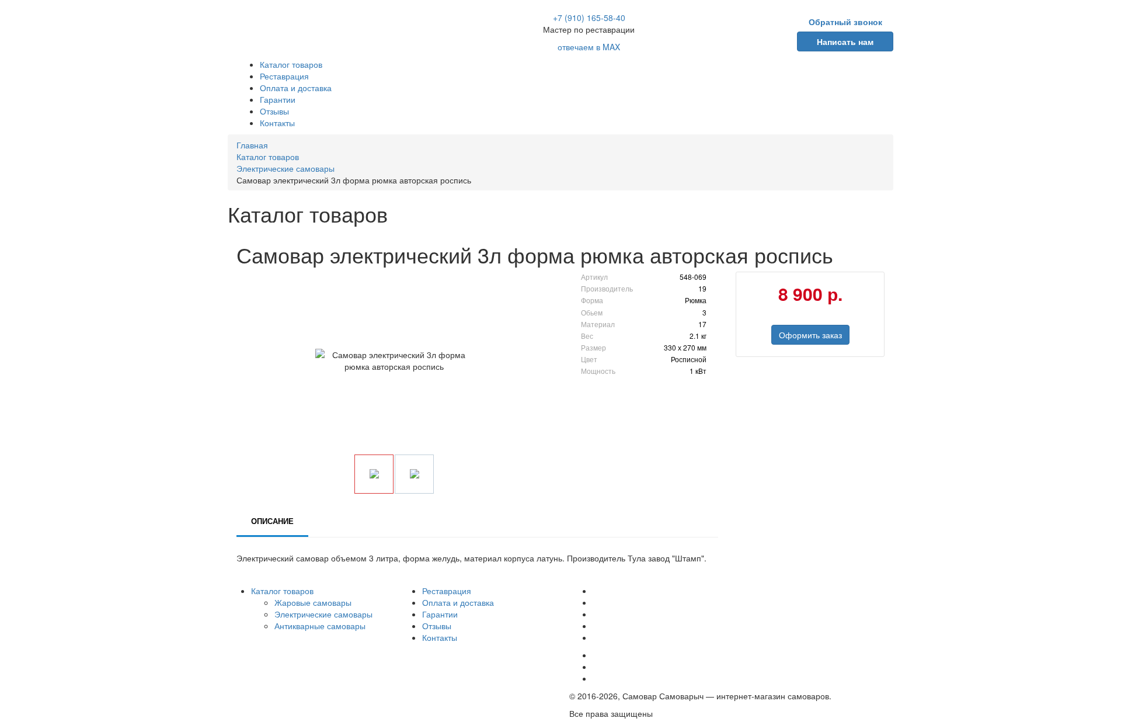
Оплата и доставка (296, 87)
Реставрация (284, 76)
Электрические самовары (323, 614)
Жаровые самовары (312, 602)
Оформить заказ (810, 335)
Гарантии (277, 99)
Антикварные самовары (319, 626)
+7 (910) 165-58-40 (589, 17)
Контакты (277, 123)
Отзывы (274, 111)
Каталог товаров (291, 64)
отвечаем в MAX (589, 47)
